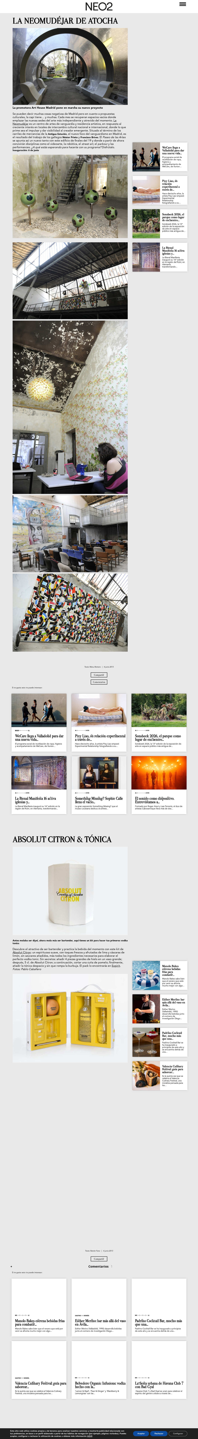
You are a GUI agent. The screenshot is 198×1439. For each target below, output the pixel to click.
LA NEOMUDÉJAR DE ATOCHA (65, 21)
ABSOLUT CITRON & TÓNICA (62, 839)
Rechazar (159, 1433)
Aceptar (141, 1433)
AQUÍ (89, 1436)
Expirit (116, 966)
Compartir (99, 674)
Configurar (178, 1433)
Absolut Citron (22, 952)
